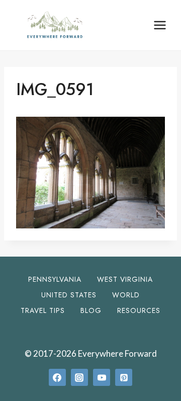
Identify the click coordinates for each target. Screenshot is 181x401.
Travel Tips (43, 310)
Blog (91, 310)
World (126, 295)
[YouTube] (101, 377)
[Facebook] (57, 377)
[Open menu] (159, 25)
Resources (138, 310)
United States (69, 295)
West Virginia (125, 279)
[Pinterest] (123, 377)
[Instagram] (79, 377)
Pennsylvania (54, 279)
